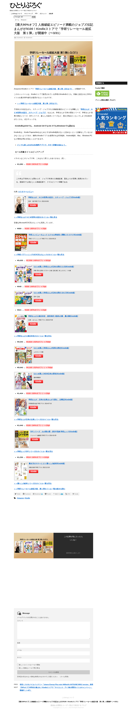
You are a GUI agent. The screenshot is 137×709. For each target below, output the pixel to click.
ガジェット (43, 13)
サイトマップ (28, 13)
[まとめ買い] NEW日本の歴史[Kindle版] (49, 374)
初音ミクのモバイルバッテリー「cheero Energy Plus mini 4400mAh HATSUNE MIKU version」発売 (56, 684)
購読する (101, 83)
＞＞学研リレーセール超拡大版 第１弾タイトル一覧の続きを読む (39, 489)
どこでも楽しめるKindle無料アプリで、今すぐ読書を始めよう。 (42, 145)
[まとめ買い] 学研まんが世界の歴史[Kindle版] (51, 348)
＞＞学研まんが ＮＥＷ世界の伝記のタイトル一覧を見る (35, 217)
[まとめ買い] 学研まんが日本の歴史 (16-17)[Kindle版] (54, 293)
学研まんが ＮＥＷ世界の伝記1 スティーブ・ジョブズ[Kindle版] (54, 197)
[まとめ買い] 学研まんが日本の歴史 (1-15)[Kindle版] (54, 267)
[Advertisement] (32, 516)
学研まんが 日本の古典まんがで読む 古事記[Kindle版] (51, 399)
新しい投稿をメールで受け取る (29, 668)
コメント (20, 620)
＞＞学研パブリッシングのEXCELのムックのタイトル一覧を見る (39, 254)
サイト (19, 657)
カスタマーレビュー (26, 192)
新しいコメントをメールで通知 (29, 665)
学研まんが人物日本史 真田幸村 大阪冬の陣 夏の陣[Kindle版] (53, 316)
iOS (36, 13)
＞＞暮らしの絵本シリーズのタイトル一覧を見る (33, 483)
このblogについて (16, 13)
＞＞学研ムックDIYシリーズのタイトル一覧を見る (33, 451)
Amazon (20, 498)
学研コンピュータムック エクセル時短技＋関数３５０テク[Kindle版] (55, 235)
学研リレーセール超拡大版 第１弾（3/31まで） (54, 89)
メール (19, 650)
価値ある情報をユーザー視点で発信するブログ (68, 705)
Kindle (33, 205)
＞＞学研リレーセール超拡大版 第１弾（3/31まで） (37, 103)
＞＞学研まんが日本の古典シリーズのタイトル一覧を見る (36, 419)
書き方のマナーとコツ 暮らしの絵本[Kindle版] (47, 463)
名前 (18, 643)
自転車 (51, 13)
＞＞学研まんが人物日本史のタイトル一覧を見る (33, 336)
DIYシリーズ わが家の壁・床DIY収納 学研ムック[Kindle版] (53, 431)
